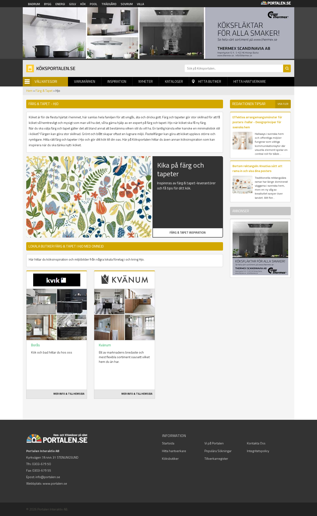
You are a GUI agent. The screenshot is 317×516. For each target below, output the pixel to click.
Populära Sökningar (218, 450)
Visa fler (283, 104)
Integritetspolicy (258, 450)
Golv (72, 4)
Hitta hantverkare (249, 81)
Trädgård (108, 4)
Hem (29, 90)
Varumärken (84, 81)
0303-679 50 (41, 463)
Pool (93, 4)
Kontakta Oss (256, 443)
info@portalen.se (48, 476)
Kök (83, 4)
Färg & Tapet (44, 90)
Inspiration (116, 81)
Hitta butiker (209, 81)
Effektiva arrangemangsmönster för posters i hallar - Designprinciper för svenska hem (257, 122)
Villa (140, 4)
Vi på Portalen (214, 443)
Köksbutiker (170, 458)
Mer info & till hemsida (68, 394)
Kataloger (174, 81)
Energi (60, 4)
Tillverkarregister (216, 458)
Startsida (168, 443)
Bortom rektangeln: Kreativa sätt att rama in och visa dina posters (257, 168)
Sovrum (127, 4)
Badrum (34, 4)
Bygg (47, 4)
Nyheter (146, 81)
